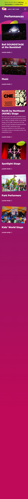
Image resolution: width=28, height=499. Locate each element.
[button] (26, 3)
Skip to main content (16, 10)
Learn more (6, 52)
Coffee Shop (19, 4)
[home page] (4, 9)
